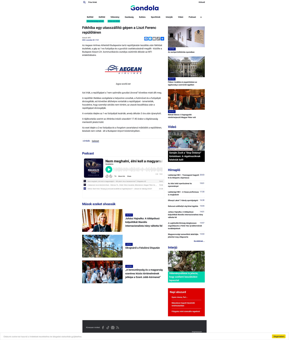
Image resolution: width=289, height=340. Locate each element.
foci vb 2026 (114, 21)
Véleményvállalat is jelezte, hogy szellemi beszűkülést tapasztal (183, 277)
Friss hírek (92, 2)
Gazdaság (129, 17)
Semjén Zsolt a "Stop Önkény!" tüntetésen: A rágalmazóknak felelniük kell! (185, 156)
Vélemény (115, 17)
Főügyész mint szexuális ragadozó (186, 311)
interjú (129, 244)
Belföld (90, 17)
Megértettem (279, 336)
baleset (95, 141)
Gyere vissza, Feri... (180, 297)
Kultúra (142, 17)
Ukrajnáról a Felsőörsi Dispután (142, 247)
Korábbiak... (199, 241)
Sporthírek (155, 17)
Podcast (192, 17)
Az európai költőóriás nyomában (181, 52)
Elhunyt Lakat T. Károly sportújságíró (183, 200)
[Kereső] (84, 2)
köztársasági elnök (96, 21)
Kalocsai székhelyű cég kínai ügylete (183, 206)
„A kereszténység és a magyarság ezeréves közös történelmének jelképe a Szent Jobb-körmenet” (144, 273)
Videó (180, 17)
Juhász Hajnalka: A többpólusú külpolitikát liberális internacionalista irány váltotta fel (143, 222)
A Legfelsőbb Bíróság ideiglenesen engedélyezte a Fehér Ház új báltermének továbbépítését (185, 226)
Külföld (102, 17)
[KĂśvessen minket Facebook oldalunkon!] (103, 328)
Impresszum (197, 332)
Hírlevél (202, 2)
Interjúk (169, 17)
